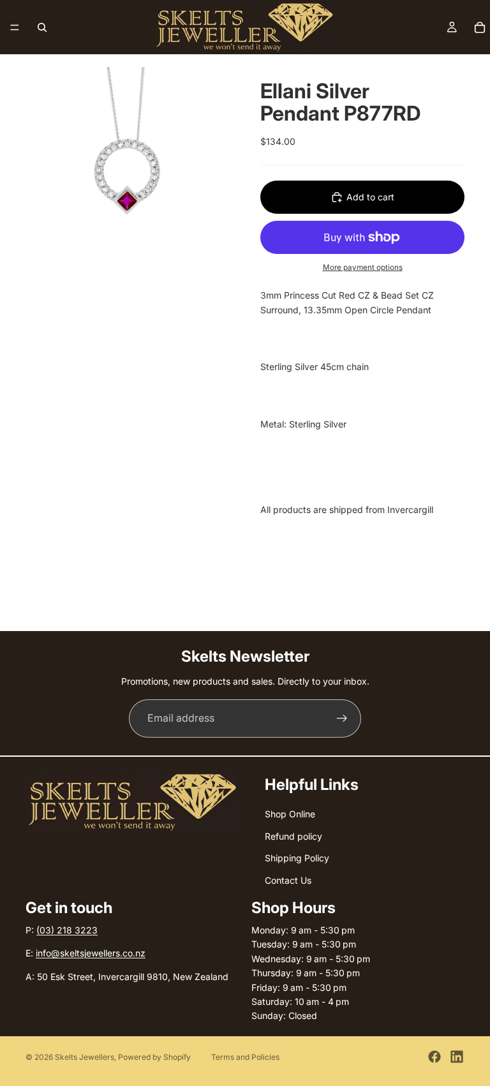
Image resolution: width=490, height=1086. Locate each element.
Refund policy (293, 836)
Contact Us (288, 879)
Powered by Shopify (154, 1057)
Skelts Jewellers (84, 1057)
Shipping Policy (297, 857)
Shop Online (290, 813)
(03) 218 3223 (67, 930)
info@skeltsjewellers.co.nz (90, 953)
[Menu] (14, 27)
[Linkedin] (456, 1056)
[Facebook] (434, 1056)
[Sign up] (342, 718)
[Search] (42, 27)
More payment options (363, 267)
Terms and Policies (245, 1057)
